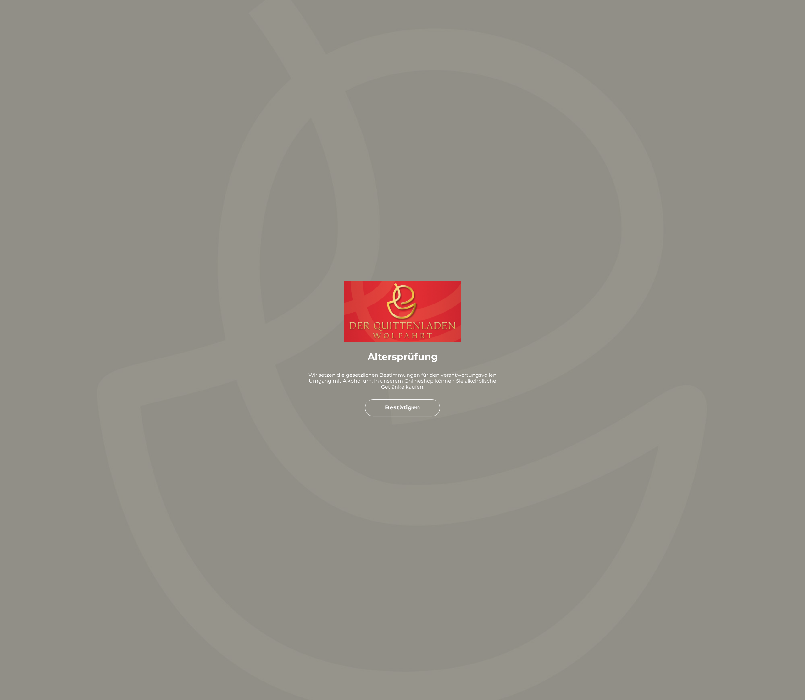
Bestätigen (402, 407)
